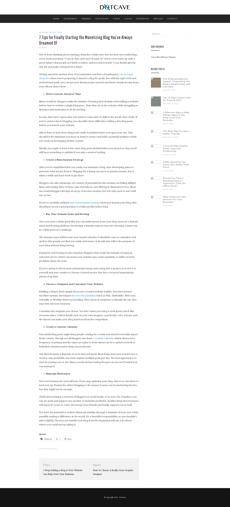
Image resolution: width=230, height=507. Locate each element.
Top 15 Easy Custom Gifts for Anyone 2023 (177, 99)
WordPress (70, 19)
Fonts (116, 19)
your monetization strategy (84, 202)
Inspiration (142, 19)
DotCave (122, 497)
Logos (128, 19)
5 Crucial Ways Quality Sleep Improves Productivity (175, 148)
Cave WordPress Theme (163, 57)
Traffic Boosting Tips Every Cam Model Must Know (176, 164)
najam (45, 32)
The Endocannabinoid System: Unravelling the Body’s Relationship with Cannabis (177, 83)
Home (56, 19)
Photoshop (102, 19)
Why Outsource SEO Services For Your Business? (174, 199)
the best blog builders (84, 295)
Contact (172, 19)
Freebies (86, 19)
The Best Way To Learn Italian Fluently (176, 132)
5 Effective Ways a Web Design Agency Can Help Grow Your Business (176, 116)
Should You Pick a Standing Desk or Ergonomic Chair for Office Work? (174, 182)
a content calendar (103, 338)
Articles (158, 19)
